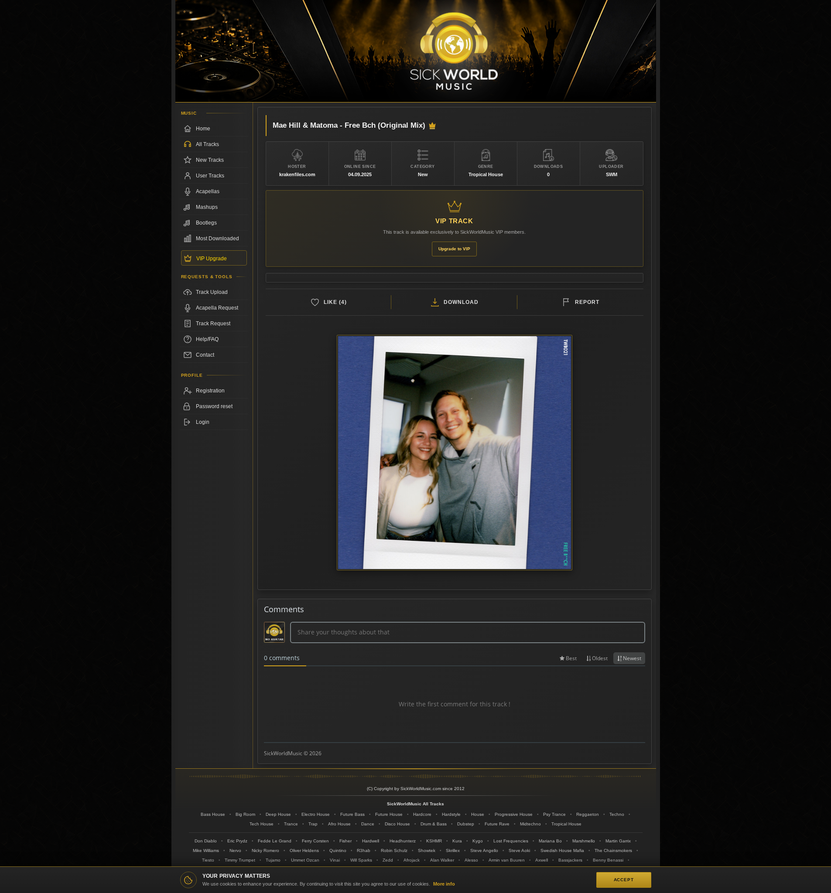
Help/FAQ (207, 339)
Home (203, 129)
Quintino (337, 850)
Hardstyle (451, 814)
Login (202, 422)
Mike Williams (206, 850)
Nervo (235, 850)
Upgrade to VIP (454, 248)
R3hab (363, 850)
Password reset (214, 406)
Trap (313, 823)
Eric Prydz (237, 840)
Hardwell (370, 840)
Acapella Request (217, 308)
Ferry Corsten (315, 840)
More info (444, 883)
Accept (624, 879)
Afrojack (412, 860)
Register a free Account (214, 391)
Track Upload (212, 292)
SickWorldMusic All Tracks (415, 803)
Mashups (207, 207)
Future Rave (497, 823)
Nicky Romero (265, 850)
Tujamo (273, 860)
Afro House (339, 823)
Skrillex (453, 850)
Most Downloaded (217, 238)
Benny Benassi (608, 860)
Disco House (397, 823)
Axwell (541, 860)
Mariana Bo (550, 840)
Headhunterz (403, 840)
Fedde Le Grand (274, 840)
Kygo (477, 840)
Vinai (335, 860)
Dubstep (465, 823)
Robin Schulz (394, 850)
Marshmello (583, 840)
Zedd (388, 860)
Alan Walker (442, 860)
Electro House (315, 814)
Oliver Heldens (304, 850)
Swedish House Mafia (562, 850)
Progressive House (514, 814)
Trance (291, 823)
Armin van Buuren (507, 860)
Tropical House (566, 823)
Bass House (213, 814)
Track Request (213, 323)
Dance (367, 823)
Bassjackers (570, 860)
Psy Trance (554, 814)
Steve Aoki (519, 850)
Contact (205, 355)
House (477, 814)
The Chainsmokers (613, 850)
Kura (457, 840)
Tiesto (208, 860)
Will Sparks (361, 860)
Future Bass (352, 814)
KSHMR (434, 840)
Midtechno (530, 823)
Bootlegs (206, 223)
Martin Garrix (618, 840)
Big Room (245, 814)
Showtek (426, 850)
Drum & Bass (434, 823)
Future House (389, 814)
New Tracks (210, 160)
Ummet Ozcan (305, 860)
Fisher (345, 840)
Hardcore (422, 814)
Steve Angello (484, 850)
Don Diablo (206, 840)
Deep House (278, 814)
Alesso (471, 860)
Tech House (262, 823)
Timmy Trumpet (240, 860)
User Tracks (210, 176)
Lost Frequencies (510, 840)
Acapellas (207, 191)
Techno (616, 814)
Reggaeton (587, 814)
